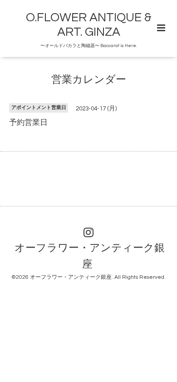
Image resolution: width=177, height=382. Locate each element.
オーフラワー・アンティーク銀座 (90, 256)
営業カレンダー (88, 80)
